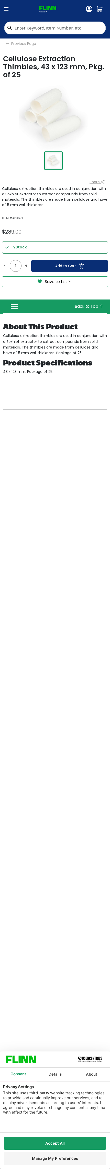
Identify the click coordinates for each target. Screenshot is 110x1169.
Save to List (56, 282)
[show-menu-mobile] (6, 9)
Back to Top (87, 306)
